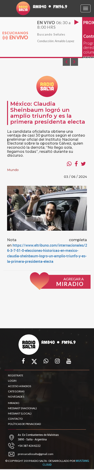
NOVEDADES (16, 396)
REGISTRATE (15, 375)
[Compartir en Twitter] (83, 163)
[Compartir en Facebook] (76, 163)
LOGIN (12, 380)
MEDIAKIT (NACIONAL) (22, 408)
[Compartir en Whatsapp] (69, 163)
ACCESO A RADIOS (19, 386)
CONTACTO (15, 418)
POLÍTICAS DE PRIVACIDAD (24, 424)
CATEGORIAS (16, 391)
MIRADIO (13, 403)
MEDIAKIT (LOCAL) (19, 413)
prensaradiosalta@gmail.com (35, 454)
